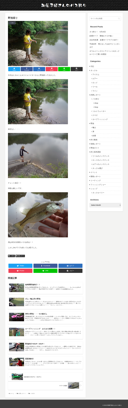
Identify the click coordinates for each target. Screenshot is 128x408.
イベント (94, 172)
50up (96, 107)
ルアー (95, 78)
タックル (94, 70)
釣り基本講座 (96, 152)
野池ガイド (95, 148)
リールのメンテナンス (100, 156)
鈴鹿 (94, 136)
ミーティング (96, 180)
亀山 (94, 127)
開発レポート (96, 176)
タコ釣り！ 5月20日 (97, 32)
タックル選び (97, 168)
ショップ (94, 189)
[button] (119, 18)
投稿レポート (96, 144)
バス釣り (12, 256)
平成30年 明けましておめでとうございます (104, 45)
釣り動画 (94, 140)
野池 (92, 123)
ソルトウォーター (99, 111)
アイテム (95, 74)
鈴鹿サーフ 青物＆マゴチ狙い (101, 36)
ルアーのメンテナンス (100, 164)
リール (95, 87)
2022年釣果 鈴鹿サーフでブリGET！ (104, 40)
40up (96, 103)
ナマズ (95, 115)
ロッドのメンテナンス (100, 160)
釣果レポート (21, 256)
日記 (92, 66)
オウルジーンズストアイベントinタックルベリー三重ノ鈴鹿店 (104, 52)
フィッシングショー (98, 185)
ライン (95, 91)
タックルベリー (98, 193)
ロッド (95, 83)
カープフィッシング (100, 119)
